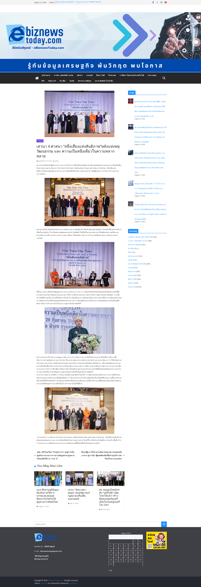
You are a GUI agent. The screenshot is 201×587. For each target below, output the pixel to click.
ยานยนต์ (89, 75)
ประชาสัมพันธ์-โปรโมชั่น (104, 81)
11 (116, 550)
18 (116, 555)
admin (56, 161)
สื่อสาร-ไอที (100, 75)
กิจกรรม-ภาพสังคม (84, 81)
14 (131, 550)
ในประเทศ (112, 75)
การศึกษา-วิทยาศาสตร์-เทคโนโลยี (132, 75)
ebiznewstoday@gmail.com (51, 551)
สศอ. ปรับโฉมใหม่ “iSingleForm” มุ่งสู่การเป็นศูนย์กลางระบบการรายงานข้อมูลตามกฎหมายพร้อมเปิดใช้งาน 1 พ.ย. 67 (55, 455)
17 (111, 555)
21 (131, 555)
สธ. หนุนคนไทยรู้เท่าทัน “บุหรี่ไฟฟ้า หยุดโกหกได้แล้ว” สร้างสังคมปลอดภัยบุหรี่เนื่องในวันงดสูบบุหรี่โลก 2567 (109, 497)
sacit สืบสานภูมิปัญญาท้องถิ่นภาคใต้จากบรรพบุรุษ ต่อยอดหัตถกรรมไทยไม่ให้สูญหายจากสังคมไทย (48, 495)
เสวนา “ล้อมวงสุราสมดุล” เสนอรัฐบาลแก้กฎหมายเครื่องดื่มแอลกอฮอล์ (79, 494)
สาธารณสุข (152, 75)
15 (135, 550)
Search (164, 524)
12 (121, 550)
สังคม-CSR (52, 81)
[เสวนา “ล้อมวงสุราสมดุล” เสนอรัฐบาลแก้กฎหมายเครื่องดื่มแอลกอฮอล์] (79, 473)
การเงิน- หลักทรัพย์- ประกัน (63, 75)
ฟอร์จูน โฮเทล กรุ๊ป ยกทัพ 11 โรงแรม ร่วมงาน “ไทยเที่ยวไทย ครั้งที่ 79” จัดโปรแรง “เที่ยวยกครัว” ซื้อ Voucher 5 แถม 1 (149, 188)
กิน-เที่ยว (63, 81)
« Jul (110, 570)
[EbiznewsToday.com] (100, 14)
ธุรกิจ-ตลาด (46, 75)
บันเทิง (72, 81)
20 (126, 555)
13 (126, 550)
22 (135, 555)
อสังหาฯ (80, 75)
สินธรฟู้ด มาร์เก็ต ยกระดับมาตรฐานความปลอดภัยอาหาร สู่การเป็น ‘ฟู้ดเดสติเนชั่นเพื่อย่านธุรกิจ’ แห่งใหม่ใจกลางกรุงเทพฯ (101, 455)
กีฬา (43, 81)
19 (121, 555)
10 (111, 550)
